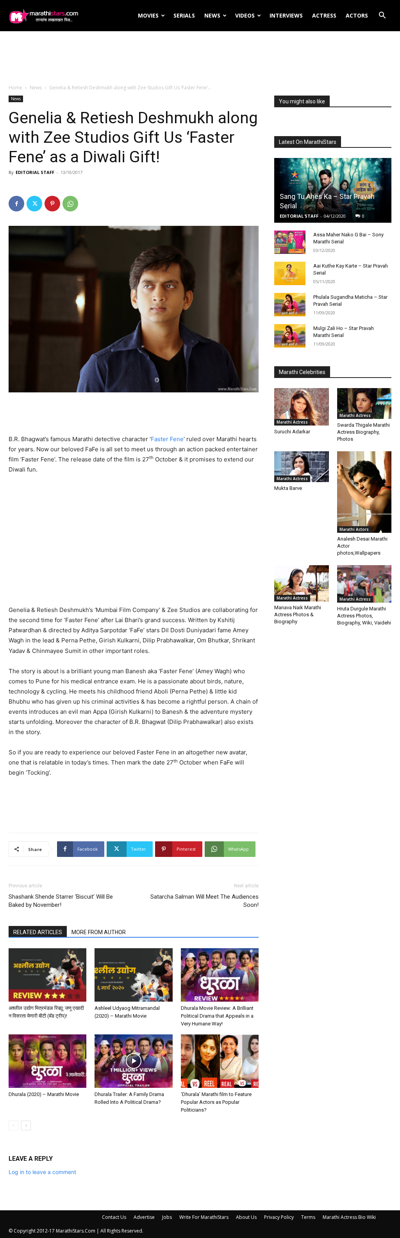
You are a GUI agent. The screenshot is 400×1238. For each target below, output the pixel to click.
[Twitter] (34, 203)
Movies (148, 15)
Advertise (144, 1217)
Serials (184, 15)
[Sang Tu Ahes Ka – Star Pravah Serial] (332, 190)
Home (15, 87)
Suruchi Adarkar (292, 432)
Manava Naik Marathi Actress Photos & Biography (297, 614)
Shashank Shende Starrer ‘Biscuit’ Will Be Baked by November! (61, 900)
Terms (308, 1217)
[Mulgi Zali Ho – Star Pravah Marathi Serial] (289, 336)
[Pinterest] (52, 203)
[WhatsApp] (70, 203)
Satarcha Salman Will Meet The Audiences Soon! (204, 900)
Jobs (167, 1217)
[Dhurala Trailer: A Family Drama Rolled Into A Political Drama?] (133, 1061)
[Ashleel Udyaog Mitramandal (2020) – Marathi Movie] (133, 975)
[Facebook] (16, 203)
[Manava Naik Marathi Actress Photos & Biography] (301, 583)
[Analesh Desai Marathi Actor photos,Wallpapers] (364, 492)
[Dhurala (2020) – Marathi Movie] (47, 1061)
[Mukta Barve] (301, 466)
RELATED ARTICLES (37, 932)
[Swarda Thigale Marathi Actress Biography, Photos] (364, 403)
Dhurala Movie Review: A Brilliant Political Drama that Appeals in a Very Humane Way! (217, 1016)
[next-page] (26, 1125)
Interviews (286, 15)
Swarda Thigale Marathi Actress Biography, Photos (363, 432)
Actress (324, 15)
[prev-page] (13, 1125)
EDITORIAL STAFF (35, 172)
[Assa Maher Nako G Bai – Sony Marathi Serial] (289, 242)
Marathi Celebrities (302, 372)
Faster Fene (167, 439)
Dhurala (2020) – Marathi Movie (44, 1094)
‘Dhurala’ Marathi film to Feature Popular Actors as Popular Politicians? (216, 1102)
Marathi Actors (354, 529)
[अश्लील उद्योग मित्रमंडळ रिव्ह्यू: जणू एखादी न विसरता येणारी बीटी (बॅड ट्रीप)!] (47, 975)
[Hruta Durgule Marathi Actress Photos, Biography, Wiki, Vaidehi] (364, 584)
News (212, 15)
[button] (382, 16)
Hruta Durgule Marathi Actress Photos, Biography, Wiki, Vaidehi (364, 616)
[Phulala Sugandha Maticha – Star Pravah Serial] (289, 304)
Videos (245, 15)
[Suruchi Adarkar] (301, 407)
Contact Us (114, 1217)
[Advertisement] (200, 58)
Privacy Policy (279, 1217)
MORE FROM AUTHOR (98, 932)
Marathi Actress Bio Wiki (349, 1217)
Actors (357, 15)
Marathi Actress (292, 422)
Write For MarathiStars (204, 1217)
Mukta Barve (288, 488)
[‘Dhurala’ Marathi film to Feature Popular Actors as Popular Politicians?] (220, 1061)
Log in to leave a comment (42, 1172)
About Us (246, 1217)
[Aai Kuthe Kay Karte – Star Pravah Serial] (289, 273)
